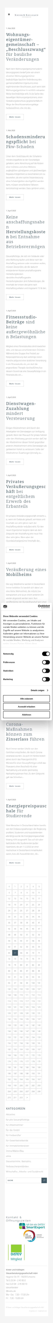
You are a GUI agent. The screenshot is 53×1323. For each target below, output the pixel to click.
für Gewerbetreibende (17, 1140)
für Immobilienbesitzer (17, 1145)
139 (15, 1025)
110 (21, 995)
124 (33, 1007)
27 (27, 910)
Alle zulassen (26, 698)
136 (33, 1019)
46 (33, 928)
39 (27, 922)
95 (39, 977)
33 (27, 916)
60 (9, 947)
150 (9, 1037)
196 (33, 1079)
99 (27, 983)
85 (15, 971)
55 (15, 941)
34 (33, 916)
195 (27, 1079)
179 (39, 1061)
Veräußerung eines (26, 572)
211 (15, 1097)
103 (15, 989)
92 (21, 977)
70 (33, 953)
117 (27, 1001)
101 (39, 983)
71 (39, 953)
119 (39, 1001)
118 (33, 1001)
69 (27, 953)
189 (27, 1073)
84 (9, 971)
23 (39, 904)
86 (21, 971)
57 (27, 941)
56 (21, 941)
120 (9, 1007)
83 (39, 965)
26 (21, 910)
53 (39, 934)
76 (33, 959)
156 (9, 1043)
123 (27, 1007)
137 (39, 1019)
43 (15, 928)
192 (9, 1079)
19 (15, 904)
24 (9, 910)
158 (21, 1043)
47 (39, 928)
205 (15, 1091)
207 (27, 1091)
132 (9, 1019)
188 (21, 1073)
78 (9, 965)
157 (15, 1043)
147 (27, 1031)
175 (15, 1061)
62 (21, 947)
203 (39, 1085)
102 (9, 989)
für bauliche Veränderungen (26, 47)
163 (15, 1049)
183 (27, 1067)
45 (27, 928)
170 (21, 1055)
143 (39, 1025)
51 (27, 934)
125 (39, 1007)
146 (21, 1031)
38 (21, 922)
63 (27, 947)
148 (33, 1031)
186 (9, 1073)
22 (33, 904)
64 (33, 947)
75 (27, 959)
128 (21, 1013)
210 (9, 1097)
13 (15, 898)
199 (15, 1085)
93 (27, 977)
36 (9, 922)
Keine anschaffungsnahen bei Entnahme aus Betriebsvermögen (26, 231)
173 (39, 1055)
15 (27, 898)
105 (27, 989)
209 (39, 1091)
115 (15, 1001)
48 (9, 934)
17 (39, 898)
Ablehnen (26, 714)
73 (15, 959)
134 (21, 1019)
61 (15, 947)
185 (39, 1067)
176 (21, 1061)
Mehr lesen (15, 117)
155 (39, 1037)
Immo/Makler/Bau (15, 1151)
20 (21, 904)
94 (33, 977)
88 (33, 971)
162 (9, 1049)
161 (39, 1043)
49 (15, 934)
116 (21, 1001)
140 (21, 1025)
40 (33, 922)
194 (21, 1079)
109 (15, 995)
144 (9, 1031)
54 (9, 941)
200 (21, 1085)
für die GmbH (13, 1130)
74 (21, 959)
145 (15, 1031)
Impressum (33, 1311)
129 (27, 1013)
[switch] (46, 662)
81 (27, 965)
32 (21, 916)
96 (9, 983)
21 (27, 904)
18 (9, 904)
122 (21, 1007)
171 (27, 1055)
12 (9, 898)
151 (15, 1037)
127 (15, 1013)
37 (15, 922)
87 (27, 971)
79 (15, 965)
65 (39, 947)
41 (39, 922)
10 (33, 892)
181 (15, 1067)
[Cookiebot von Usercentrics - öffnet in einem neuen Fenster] (38, 606)
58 (33, 941)
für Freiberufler (13, 1135)
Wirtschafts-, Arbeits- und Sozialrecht (24, 1171)
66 (9, 953)
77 (39, 959)
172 (33, 1055)
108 (9, 995)
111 (27, 995)
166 (33, 1049)
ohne (8, 1156)
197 (39, 1079)
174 (9, 1061)
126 (9, 1013)
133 (15, 1019)
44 (21, 928)
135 (27, 1019)
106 (33, 989)
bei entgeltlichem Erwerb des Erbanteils (26, 494)
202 (33, 1085)
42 (9, 928)
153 (27, 1037)
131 (39, 1013)
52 (33, 934)
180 (9, 1067)
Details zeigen (37, 690)
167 (39, 1049)
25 (15, 910)
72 (9, 959)
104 (21, 989)
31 (15, 916)
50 (21, 934)
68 (21, 953)
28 (33, 910)
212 (21, 1097)
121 (15, 1007)
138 (9, 1025)
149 (39, 1031)
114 (9, 1001)
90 (9, 977)
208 (33, 1091)
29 (39, 910)
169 (15, 1055)
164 (21, 1049)
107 (39, 989)
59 (39, 941)
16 (33, 898)
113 (39, 995)
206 (21, 1091)
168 (9, 1055)
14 (21, 898)
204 (9, 1091)
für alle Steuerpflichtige (17, 1119)
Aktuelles (10, 1114)
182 (21, 1067)
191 (39, 1073)
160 (33, 1043)
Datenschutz (42, 1311)
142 (33, 1025)
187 (15, 1073)
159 (27, 1043)
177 (27, 1061)
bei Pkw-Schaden (25, 141)
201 (27, 1085)
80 (21, 965)
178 (33, 1061)
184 (33, 1067)
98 (21, 983)
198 (9, 1085)
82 (33, 965)
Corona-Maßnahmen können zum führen (25, 731)
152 (21, 1037)
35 (39, 916)
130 (33, 1013)
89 (39, 971)
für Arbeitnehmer (14, 1125)
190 (33, 1073)
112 (33, 995)
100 (33, 983)
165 (27, 1049)
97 (15, 983)
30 (9, 916)
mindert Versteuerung (21, 411)
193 (15, 1079)
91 (15, 977)
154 (33, 1037)
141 (27, 1025)
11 (39, 892)
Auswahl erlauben (26, 706)
